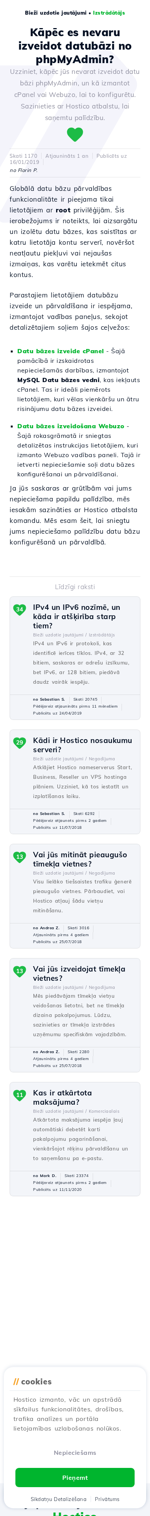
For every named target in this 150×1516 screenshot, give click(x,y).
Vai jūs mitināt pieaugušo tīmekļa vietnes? (80, 859)
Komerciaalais (104, 1111)
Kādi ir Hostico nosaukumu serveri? (82, 745)
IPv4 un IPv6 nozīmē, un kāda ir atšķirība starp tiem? (76, 616)
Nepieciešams (75, 1452)
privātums (107, 1499)
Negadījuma (102, 758)
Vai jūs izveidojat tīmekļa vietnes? (79, 973)
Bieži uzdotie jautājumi (56, 13)
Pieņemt (75, 1477)
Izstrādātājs (109, 13)
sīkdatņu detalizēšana (59, 1499)
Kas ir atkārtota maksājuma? (62, 1097)
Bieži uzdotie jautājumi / (60, 635)
